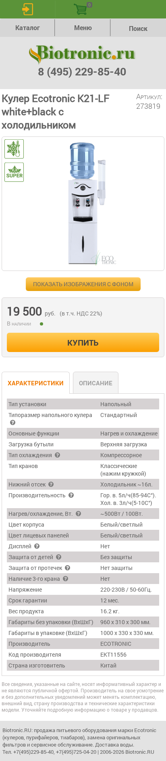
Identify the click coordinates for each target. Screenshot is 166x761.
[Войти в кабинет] (27, 9)
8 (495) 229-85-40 (82, 71)
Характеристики (36, 383)
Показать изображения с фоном (83, 284)
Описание (95, 383)
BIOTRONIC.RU (83, 55)
